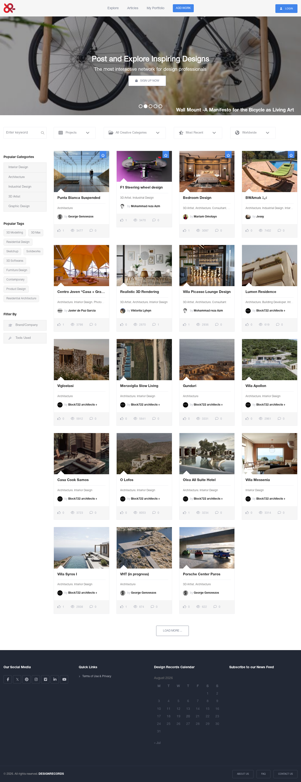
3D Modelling (14, 232)
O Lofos (126, 480)
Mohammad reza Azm (145, 206)
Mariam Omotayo (205, 216)
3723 (79, 513)
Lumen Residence (261, 292)
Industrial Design (143, 198)
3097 (205, 230)
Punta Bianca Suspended (78, 198)
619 (266, 325)
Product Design (16, 289)
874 (141, 607)
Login (289, 9)
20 (188, 716)
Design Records (9, 8)
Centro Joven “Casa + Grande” (81, 292)
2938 (79, 607)
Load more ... (172, 630)
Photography (102, 302)
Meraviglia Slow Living (139, 386)
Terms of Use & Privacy (96, 676)
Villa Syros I (67, 574)
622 (204, 607)
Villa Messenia (258, 480)
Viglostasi (65, 386)
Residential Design (18, 242)
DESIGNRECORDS (51, 774)
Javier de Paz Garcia (82, 310)
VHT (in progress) (134, 574)
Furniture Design (16, 270)
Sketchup (12, 251)
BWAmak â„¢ (256, 198)
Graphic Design (19, 206)
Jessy (260, 216)
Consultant (219, 208)
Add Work (183, 8)
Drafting (233, 208)
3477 (79, 230)
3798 (79, 325)
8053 (142, 513)
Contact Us (285, 774)
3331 (205, 419)
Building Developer (274, 302)
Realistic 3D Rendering (139, 292)
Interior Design (83, 302)
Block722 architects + (270, 310)
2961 (267, 419)
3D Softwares (14, 261)
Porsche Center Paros (201, 574)
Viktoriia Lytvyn (141, 310)
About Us (243, 774)
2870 (142, 325)
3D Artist (125, 198)
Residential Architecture (21, 298)
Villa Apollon (256, 386)
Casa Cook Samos (73, 480)
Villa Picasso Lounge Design (207, 292)
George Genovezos (80, 216)
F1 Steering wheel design (141, 187)
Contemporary (15, 279)
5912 (79, 419)
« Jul (157, 743)
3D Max (35, 232)
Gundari (190, 386)
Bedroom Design (197, 198)
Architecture (65, 208)
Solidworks (33, 251)
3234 (205, 513)
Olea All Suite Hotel (200, 480)
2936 (205, 325)
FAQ (263, 774)
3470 (142, 220)
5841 (142, 419)
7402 (267, 230)
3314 (267, 513)
